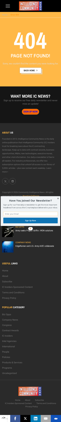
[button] (30, 200)
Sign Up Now (30, 220)
